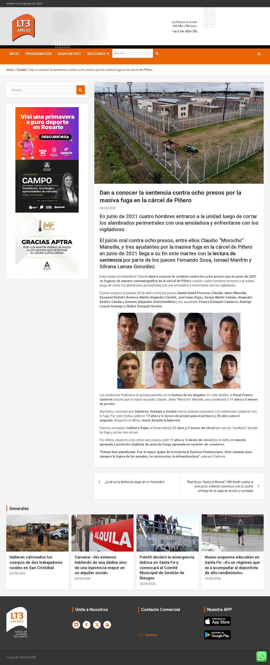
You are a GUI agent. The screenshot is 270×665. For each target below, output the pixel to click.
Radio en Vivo (69, 54)
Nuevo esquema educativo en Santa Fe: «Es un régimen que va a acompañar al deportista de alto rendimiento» (232, 565)
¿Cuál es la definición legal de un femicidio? (135, 482)
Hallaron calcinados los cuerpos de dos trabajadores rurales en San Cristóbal (35, 562)
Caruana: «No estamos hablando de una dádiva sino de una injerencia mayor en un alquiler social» (101, 565)
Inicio (14, 54)
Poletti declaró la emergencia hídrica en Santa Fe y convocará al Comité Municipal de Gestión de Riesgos (167, 567)
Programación (38, 54)
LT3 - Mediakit (147, 635)
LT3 (33, 657)
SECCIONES (96, 54)
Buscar (157, 53)
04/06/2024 (108, 208)
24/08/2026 (17, 573)
